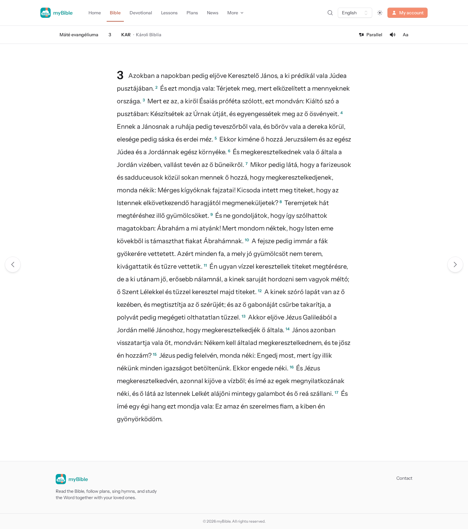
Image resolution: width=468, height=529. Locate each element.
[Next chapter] (455, 264)
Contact (404, 478)
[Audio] (392, 35)
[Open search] (330, 13)
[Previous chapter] (12, 264)
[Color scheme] (380, 13)
